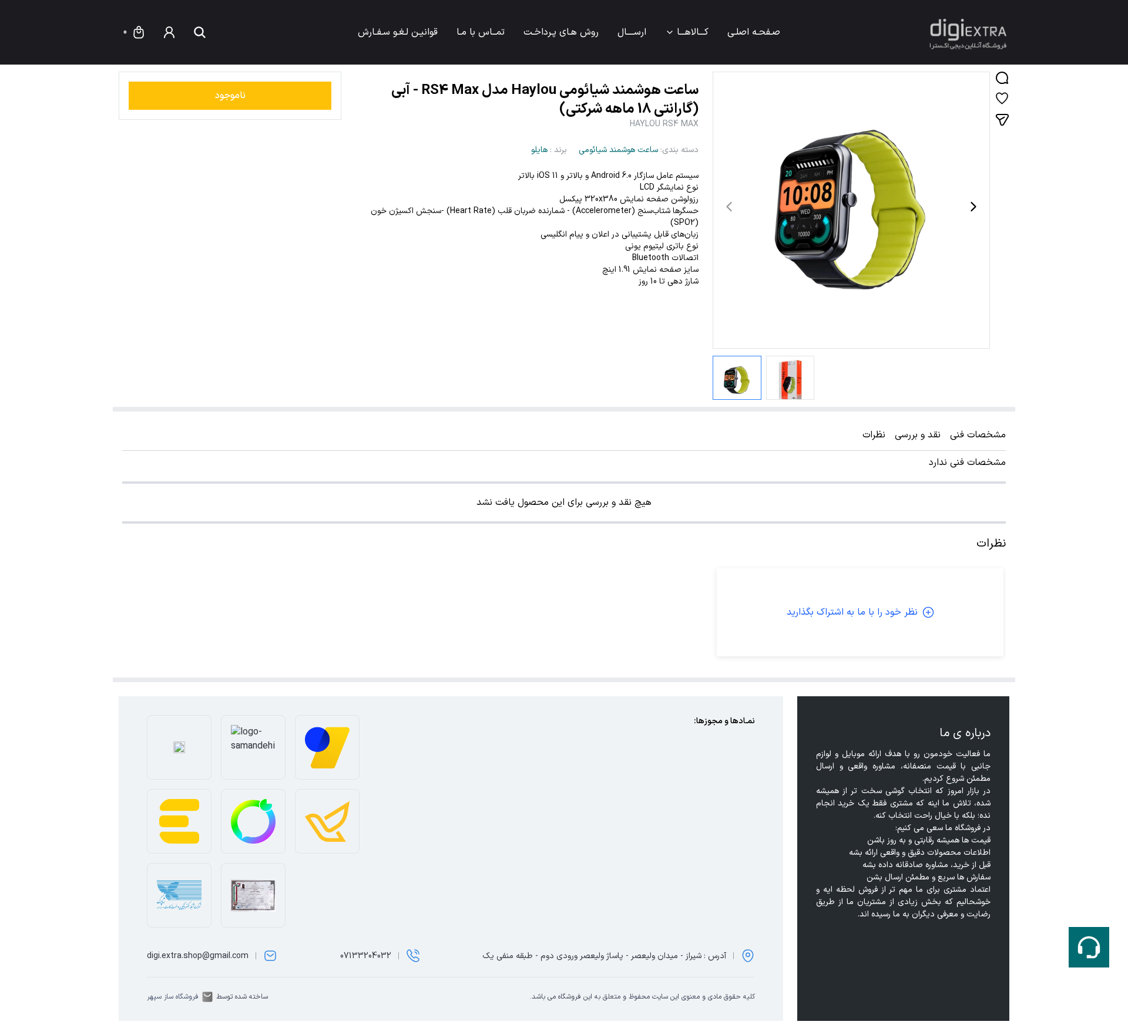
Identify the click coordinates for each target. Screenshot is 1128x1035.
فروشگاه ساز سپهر (173, 997)
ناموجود (230, 96)
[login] (169, 32)
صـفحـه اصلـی (753, 32)
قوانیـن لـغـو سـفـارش (398, 32)
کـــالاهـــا (693, 32)
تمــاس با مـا (480, 32)
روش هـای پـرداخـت (561, 32)
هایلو (539, 150)
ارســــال (631, 32)
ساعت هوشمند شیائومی (618, 150)
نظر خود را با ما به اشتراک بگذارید (852, 612)
